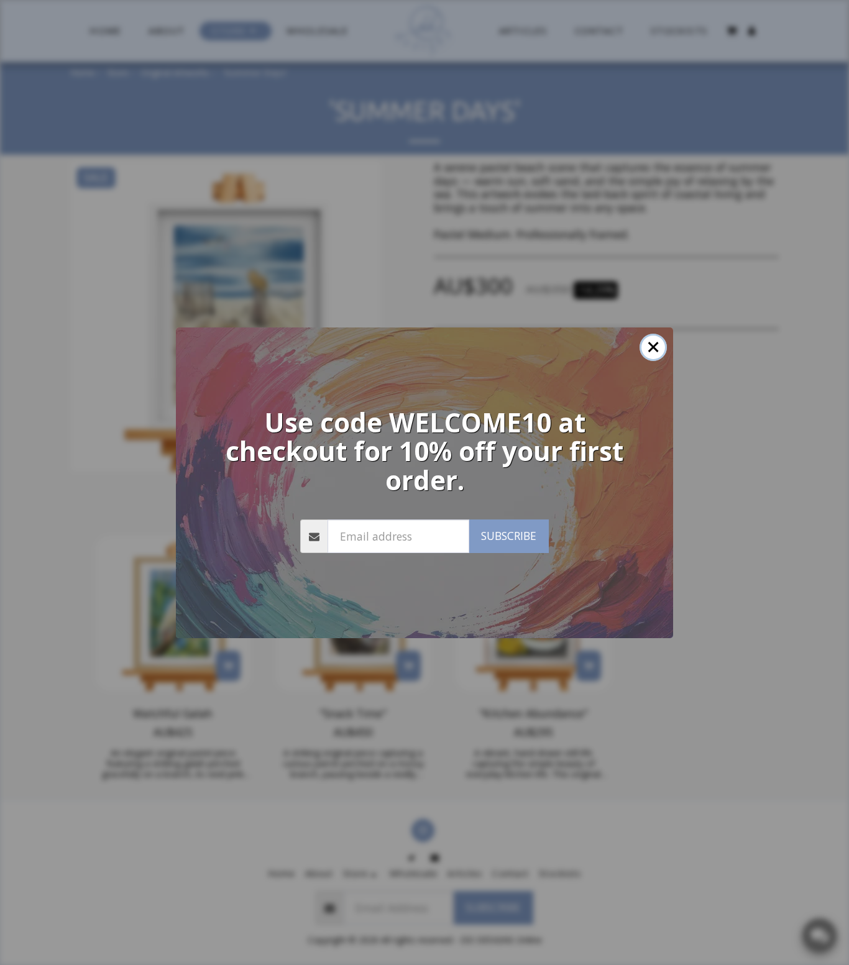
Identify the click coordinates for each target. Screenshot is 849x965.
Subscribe (508, 535)
